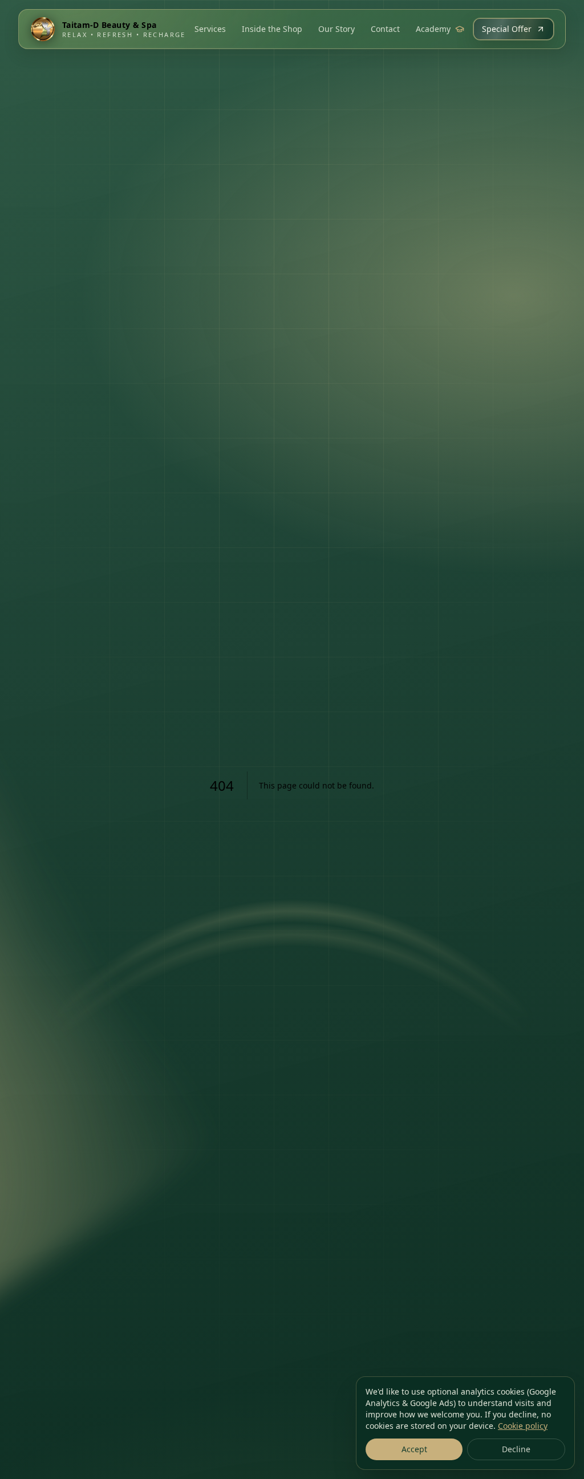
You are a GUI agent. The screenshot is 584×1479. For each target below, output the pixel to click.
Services (210, 28)
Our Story (336, 28)
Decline (516, 1449)
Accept (414, 1449)
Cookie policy (523, 1425)
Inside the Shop (272, 28)
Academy (433, 28)
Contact (385, 28)
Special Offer (507, 28)
